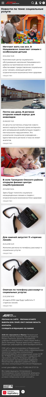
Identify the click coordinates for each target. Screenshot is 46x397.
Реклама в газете (28, 319)
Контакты (6, 325)
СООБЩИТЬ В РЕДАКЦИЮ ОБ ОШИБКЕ (18, 328)
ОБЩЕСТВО (7, 75)
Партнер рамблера (20, 386)
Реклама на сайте (10, 319)
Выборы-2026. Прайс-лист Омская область (21, 322)
